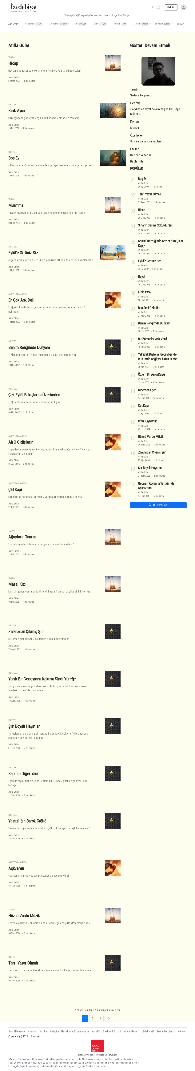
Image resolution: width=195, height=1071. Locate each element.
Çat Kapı (15, 489)
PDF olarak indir (159, 505)
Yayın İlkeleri (131, 1031)
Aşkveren (16, 868)
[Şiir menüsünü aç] (88, 24)
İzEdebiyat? (147, 1031)
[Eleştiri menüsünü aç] (150, 24)
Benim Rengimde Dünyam (29, 347)
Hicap (13, 63)
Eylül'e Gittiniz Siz (23, 252)
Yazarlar (32, 1031)
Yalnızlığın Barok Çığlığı (28, 820)
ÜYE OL (171, 7)
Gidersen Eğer (147, 390)
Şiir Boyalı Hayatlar (24, 726)
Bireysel (12, 104)
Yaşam (11, 57)
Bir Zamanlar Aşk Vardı (153, 339)
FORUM (180, 24)
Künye (181, 1031)
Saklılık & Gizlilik (112, 1031)
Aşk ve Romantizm (17, 294)
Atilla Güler (13, 77)
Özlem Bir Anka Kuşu (151, 374)
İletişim (54, 1031)
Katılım (44, 1031)
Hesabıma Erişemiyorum (75, 1031)
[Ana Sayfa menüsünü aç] (19, 24)
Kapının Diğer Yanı (23, 773)
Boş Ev (13, 157)
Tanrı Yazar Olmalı (23, 962)
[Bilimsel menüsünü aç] (171, 24)
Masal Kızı (17, 584)
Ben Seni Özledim (149, 308)
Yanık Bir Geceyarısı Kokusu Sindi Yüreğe (42, 678)
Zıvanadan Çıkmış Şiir (26, 631)
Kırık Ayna (16, 110)
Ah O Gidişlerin (20, 442)
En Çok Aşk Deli (21, 299)
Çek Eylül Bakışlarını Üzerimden (34, 394)
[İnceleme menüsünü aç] (44, 24)
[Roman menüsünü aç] (128, 24)
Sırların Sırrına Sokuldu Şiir (155, 225)
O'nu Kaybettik (147, 421)
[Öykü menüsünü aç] (108, 24)
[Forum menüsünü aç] (185, 24)
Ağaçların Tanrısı (22, 536)
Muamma (15, 205)
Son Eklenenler (17, 1031)
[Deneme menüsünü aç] (69, 24)
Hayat (141, 277)
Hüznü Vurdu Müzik (24, 915)
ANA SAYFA (13, 24)
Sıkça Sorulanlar (166, 1031)
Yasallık (96, 1031)
